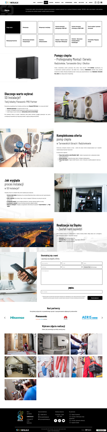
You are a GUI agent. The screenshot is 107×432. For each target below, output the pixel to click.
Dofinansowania (68, 2)
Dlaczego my (40, 2)
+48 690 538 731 (43, 414)
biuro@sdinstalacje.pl (44, 417)
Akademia (51, 2)
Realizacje (57, 2)
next (102, 318)
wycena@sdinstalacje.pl (45, 419)
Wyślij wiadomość (95, 298)
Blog (62, 2)
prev (5, 318)
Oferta (46, 2)
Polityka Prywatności (75, 414)
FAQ (86, 2)
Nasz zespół (81, 2)
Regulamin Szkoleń (75, 422)
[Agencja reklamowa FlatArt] (88, 430)
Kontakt (91, 2)
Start (34, 2)
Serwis (75, 2)
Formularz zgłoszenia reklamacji (78, 420)
